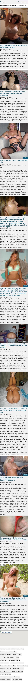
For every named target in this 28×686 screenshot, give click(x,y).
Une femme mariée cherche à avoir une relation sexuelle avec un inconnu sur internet (13, 600)
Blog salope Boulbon (18, 668)
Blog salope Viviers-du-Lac (17, 663)
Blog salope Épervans (5, 654)
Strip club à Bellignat (5, 679)
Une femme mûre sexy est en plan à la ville (13, 161)
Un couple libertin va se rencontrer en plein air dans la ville (13, 46)
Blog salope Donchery (18, 649)
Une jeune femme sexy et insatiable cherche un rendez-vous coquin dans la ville (13, 345)
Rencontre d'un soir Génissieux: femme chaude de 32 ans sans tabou (13, 539)
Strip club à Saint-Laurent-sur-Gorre (9, 657)
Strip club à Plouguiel (5, 649)
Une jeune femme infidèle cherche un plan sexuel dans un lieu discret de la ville (13, 410)
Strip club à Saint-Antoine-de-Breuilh (9, 677)
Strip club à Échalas (22, 665)
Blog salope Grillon (5, 660)
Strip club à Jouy (15, 660)
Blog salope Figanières (6, 668)
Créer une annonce (22, 2)
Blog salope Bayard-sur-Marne (8, 665)
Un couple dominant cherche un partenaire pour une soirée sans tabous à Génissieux (11, 479)
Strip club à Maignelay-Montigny (8, 651)
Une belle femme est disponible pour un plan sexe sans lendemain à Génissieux (13, 93)
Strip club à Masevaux (17, 671)
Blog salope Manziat (5, 674)
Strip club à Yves (4, 663)
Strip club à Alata (17, 654)
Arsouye (3, 2)
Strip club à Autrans (5, 671)
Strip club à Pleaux (17, 679)
